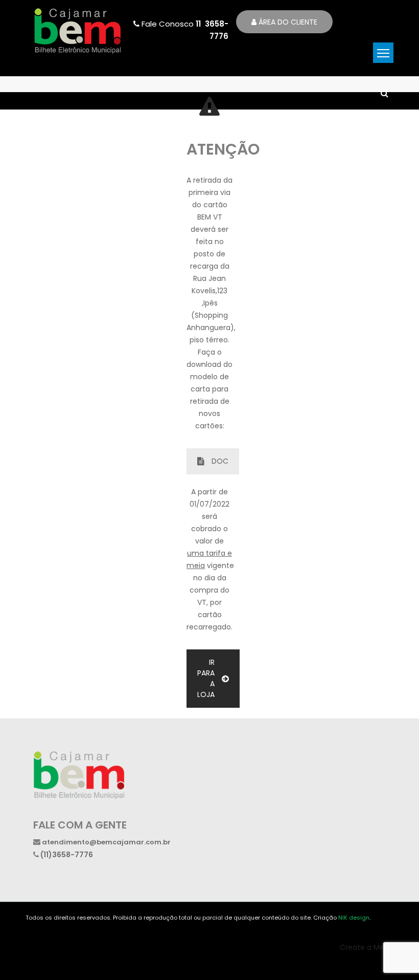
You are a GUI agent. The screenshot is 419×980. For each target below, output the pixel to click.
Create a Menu (366, 947)
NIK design (353, 917)
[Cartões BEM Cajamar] (77, 30)
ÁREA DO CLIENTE (287, 22)
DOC (220, 461)
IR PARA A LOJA (206, 678)
